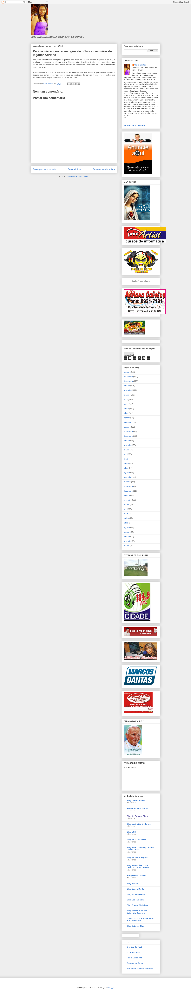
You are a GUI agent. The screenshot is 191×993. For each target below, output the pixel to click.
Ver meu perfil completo (134, 125)
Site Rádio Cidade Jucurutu (140, 968)
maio (126, 404)
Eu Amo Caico (133, 952)
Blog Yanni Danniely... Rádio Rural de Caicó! (140, 848)
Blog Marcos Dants (136, 894)
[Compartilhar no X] (73, 84)
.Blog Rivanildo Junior (137, 808)
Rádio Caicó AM (134, 958)
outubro (127, 372)
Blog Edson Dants (135, 889)
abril (126, 399)
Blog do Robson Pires (137, 816)
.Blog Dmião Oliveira (136, 875)
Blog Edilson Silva (135, 926)
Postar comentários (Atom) (77, 176)
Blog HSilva (132, 883)
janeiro (127, 386)
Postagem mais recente (44, 169)
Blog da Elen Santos (136, 840)
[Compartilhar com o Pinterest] (79, 84)
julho (126, 413)
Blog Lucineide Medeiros (139, 824)
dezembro (128, 381)
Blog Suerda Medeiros (137, 905)
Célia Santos (140, 65)
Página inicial (74, 169)
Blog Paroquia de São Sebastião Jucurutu (137, 912)
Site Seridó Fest (134, 947)
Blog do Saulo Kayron (137, 858)
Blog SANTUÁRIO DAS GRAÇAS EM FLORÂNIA (138, 866)
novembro (128, 376)
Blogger (111, 987)
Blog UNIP (131, 832)
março (126, 395)
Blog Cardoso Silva (136, 800)
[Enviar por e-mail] (68, 84)
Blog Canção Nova (135, 900)
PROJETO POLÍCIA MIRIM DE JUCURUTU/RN (140, 919)
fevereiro (128, 390)
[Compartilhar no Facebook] (76, 84)
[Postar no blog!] (71, 84)
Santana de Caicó (135, 963)
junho (126, 408)
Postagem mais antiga (104, 169)
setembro (128, 422)
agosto (127, 418)
